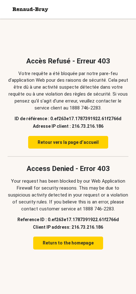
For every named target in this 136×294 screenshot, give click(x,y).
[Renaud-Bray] (30, 9)
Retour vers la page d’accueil (68, 142)
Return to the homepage (68, 242)
